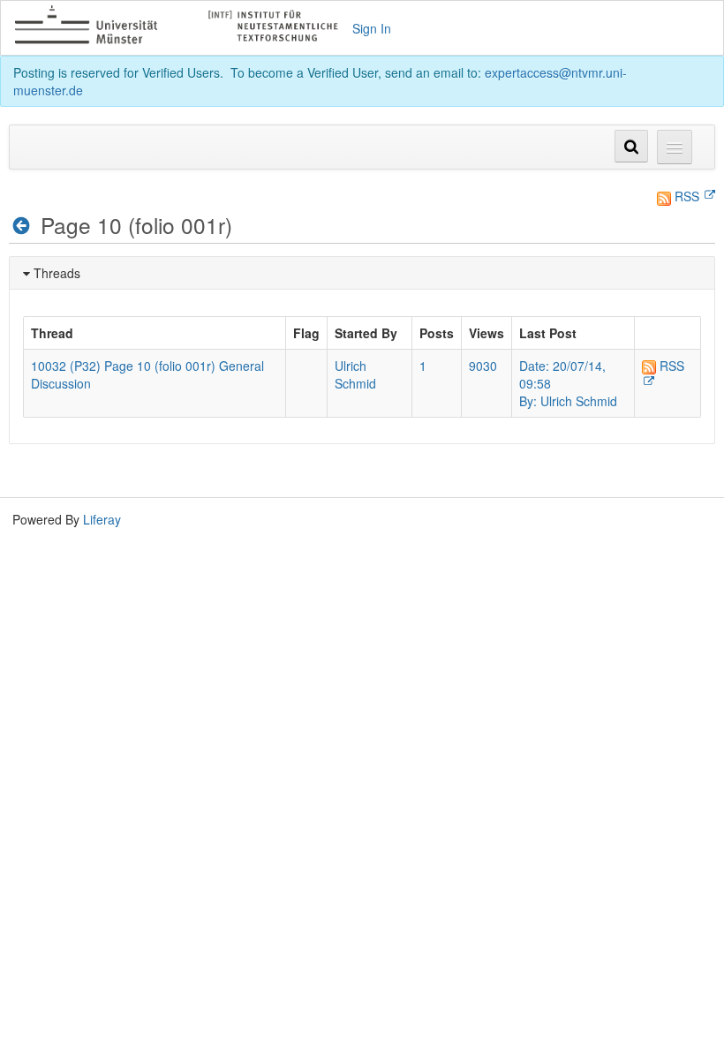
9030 (483, 365)
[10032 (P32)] (21, 226)
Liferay (102, 519)
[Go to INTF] (184, 27)
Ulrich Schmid (355, 374)
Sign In (371, 28)
